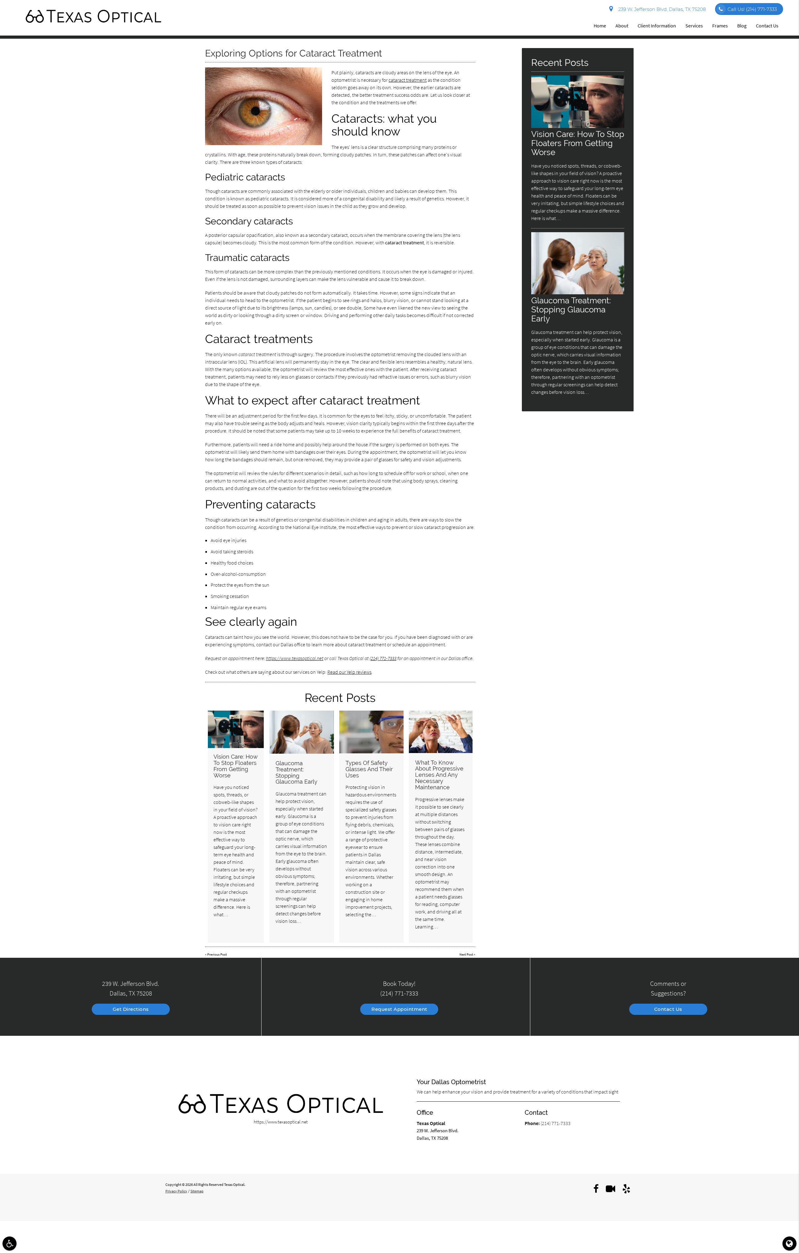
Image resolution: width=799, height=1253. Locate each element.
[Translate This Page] (789, 1243)
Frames (720, 25)
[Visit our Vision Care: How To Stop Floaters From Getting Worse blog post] (236, 729)
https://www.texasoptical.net (294, 658)
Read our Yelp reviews (349, 672)
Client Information (657, 25)
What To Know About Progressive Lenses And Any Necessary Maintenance (439, 774)
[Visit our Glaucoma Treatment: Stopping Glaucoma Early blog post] (301, 732)
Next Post (466, 954)
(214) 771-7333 (383, 658)
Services (694, 25)
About (621, 25)
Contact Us (767, 25)
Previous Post (217, 954)
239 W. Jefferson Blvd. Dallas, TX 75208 (661, 9)
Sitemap (196, 1191)
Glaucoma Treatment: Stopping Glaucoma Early (296, 772)
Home (600, 25)
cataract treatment (408, 80)
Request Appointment (399, 1009)
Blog (742, 25)
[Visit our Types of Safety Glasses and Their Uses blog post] (371, 732)
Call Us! (752, 9)
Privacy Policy (176, 1191)
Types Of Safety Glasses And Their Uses (369, 769)
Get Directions (131, 1009)
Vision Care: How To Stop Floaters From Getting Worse (235, 765)
